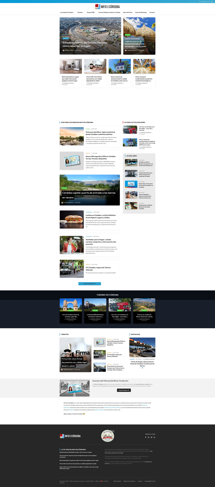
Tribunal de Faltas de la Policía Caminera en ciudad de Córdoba (145, 174)
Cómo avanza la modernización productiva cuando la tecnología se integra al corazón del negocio (143, 79)
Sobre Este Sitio (127, 12)
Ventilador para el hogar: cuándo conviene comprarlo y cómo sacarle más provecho (101, 242)
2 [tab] (142, 366)
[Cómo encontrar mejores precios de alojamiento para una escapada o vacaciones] (139, 36)
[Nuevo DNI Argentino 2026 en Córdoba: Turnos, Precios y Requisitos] (72, 161)
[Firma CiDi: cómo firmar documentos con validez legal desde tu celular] (95, 66)
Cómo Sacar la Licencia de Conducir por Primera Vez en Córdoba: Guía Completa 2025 (115, 368)
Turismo (128, 34)
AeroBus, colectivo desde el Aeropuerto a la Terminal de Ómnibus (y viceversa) (146, 163)
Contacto (152, 12)
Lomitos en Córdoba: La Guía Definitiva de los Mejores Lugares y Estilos (101, 216)
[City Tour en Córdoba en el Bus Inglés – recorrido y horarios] (130, 130)
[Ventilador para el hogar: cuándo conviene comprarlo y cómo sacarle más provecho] (72, 245)
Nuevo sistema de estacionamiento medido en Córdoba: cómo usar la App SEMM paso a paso (119, 79)
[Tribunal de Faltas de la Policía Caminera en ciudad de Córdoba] (131, 173)
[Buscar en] (211, 1)
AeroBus (71, 410)
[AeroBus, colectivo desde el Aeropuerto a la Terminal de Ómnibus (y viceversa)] (131, 162)
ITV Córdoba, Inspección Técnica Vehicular (98, 268)
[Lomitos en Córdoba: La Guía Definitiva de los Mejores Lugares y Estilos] (72, 219)
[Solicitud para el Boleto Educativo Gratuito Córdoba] (131, 205)
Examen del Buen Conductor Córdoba (109, 12)
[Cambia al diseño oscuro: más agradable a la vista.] (209, 1)
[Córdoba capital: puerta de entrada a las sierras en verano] (90, 190)
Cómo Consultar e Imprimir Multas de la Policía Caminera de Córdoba (145, 196)
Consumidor (89, 236)
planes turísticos (99, 410)
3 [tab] (144, 366)
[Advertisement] (107, 103)
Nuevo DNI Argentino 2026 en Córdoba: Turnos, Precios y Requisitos (101, 157)
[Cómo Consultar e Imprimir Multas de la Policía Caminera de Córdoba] (131, 194)
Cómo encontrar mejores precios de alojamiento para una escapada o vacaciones (135, 42)
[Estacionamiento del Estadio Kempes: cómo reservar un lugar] (90, 35)
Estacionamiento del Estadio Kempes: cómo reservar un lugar (85, 44)
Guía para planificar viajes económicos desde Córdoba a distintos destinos (100, 133)
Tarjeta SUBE (90, 12)
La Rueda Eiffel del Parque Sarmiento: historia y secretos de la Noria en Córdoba (95, 316)
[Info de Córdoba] (107, 6)
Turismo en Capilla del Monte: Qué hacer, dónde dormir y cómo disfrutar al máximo (144, 316)
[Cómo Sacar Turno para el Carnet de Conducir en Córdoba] (131, 184)
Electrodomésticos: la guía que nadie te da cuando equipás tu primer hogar (70, 79)
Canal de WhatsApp (141, 12)
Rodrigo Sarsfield (70, 50)
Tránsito (65, 38)
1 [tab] (141, 366)
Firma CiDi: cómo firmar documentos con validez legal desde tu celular (94, 79)
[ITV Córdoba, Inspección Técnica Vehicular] (72, 269)
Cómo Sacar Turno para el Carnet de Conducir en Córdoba (146, 185)
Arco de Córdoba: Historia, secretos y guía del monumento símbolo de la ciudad (70, 316)
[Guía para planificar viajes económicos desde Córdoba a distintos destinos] (72, 136)
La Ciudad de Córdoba (66, 12)
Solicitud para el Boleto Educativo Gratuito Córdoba (145, 206)
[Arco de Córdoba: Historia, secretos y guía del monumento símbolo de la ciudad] (71, 305)
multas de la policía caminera (112, 407)
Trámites (80, 12)
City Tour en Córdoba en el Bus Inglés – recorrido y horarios (146, 128)
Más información (89, 283)
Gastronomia (89, 212)
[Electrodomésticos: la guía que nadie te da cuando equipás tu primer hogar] (71, 66)
